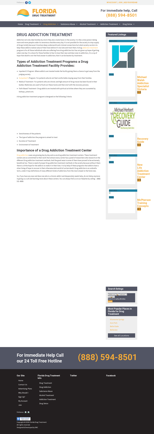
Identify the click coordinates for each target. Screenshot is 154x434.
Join (120, 2)
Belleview (113, 330)
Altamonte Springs (117, 319)
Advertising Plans (25, 388)
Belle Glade (114, 326)
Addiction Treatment (109, 24)
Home (20, 24)
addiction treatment (90, 48)
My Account (112, 2)
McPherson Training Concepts (144, 203)
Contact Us (22, 384)
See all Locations (121, 335)
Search (110, 301)
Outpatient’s (24, 78)
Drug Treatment (32, 24)
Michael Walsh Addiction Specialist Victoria (143, 83)
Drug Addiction (49, 24)
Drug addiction (22, 155)
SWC (36, 427)
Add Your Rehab (130, 2)
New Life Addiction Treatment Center (143, 171)
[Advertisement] (59, 115)
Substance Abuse (68, 24)
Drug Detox (127, 24)
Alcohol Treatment (88, 24)
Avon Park (113, 323)
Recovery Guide (142, 140)
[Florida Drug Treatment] (37, 16)
